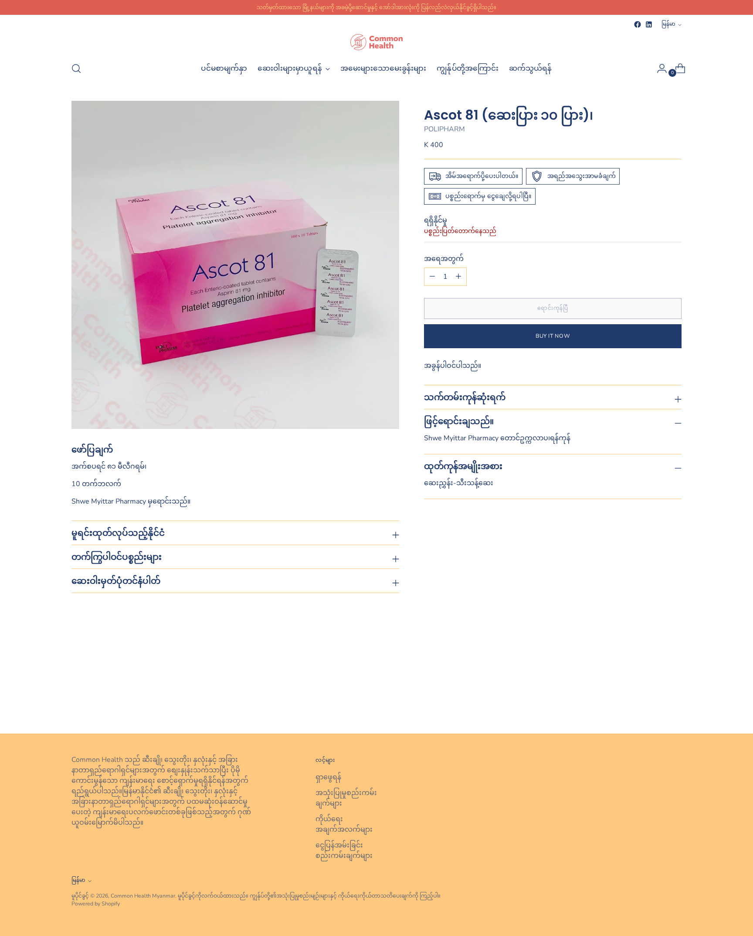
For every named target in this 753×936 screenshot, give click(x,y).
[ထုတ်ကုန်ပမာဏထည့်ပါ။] (432, 276)
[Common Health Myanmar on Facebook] (637, 24)
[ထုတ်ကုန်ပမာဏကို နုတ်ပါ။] (458, 276)
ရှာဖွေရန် (328, 777)
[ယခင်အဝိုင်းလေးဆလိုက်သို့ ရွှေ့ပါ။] (654, 703)
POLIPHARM (444, 129)
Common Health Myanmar (143, 895)
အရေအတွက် (444, 259)
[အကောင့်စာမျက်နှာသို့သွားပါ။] (658, 68)
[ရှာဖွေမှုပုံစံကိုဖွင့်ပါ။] (76, 68)
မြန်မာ (668, 23)
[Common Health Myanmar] (376, 42)
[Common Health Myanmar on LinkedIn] (649, 24)
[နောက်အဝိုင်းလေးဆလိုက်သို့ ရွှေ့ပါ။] (674, 703)
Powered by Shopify (95, 903)
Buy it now (553, 335)
